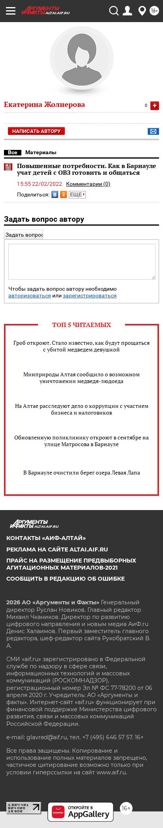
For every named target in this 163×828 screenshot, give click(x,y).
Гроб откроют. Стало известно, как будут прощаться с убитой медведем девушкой (81, 346)
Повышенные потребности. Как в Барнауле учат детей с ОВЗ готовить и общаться (86, 169)
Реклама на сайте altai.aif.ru (57, 549)
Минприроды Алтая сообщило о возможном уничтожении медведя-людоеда (81, 377)
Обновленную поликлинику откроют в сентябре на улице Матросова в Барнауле (81, 440)
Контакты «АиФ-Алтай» (46, 538)
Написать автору (36, 131)
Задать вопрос (25, 235)
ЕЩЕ (76, 194)
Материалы (41, 152)
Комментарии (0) (88, 184)
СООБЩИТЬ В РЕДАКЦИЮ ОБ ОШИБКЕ (65, 578)
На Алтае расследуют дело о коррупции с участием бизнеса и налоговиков (81, 409)
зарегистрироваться (90, 295)
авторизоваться (29, 295)
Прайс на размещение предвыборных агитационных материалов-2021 (71, 564)
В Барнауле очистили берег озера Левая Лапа (81, 472)
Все (12, 152)
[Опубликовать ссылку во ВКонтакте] (54, 194)
